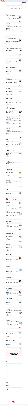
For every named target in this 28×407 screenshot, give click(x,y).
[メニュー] (27, 3)
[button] (14, 1)
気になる (20, 21)
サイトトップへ (14, 402)
